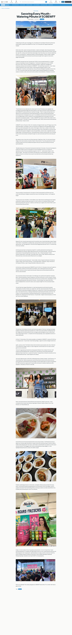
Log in (63, 1)
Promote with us (68, 1)
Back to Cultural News (6, 8)
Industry (7, 4)
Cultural (3, 4)
